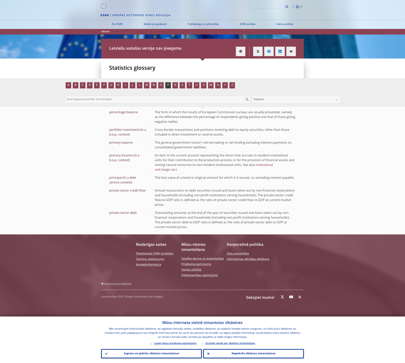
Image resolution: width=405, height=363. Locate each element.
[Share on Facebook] (269, 51)
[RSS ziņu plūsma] (300, 297)
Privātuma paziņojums (196, 264)
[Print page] (240, 51)
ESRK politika (247, 24)
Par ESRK (117, 24)
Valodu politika (191, 269)
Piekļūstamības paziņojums (199, 275)
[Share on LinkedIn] (280, 51)
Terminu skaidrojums (150, 259)
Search (287, 6)
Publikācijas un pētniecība (203, 24)
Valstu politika (284, 24)
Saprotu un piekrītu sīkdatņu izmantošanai (151, 353)
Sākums (105, 32)
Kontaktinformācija (148, 264)
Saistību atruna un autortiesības (202, 258)
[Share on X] (258, 51)
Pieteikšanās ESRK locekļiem (155, 253)
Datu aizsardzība (238, 253)
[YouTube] (291, 297)
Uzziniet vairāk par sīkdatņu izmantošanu (230, 343)
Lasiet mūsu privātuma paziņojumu (175, 343)
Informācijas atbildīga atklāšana (248, 259)
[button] (293, 6)
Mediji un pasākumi (155, 24)
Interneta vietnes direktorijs (118, 284)
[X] (282, 297)
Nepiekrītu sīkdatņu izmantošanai (253, 353)
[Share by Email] (291, 51)
